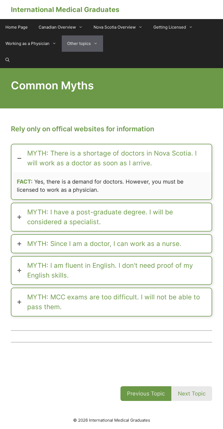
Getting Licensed (169, 27)
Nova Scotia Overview (115, 27)
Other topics (79, 43)
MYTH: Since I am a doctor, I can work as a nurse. (104, 244)
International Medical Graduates (65, 9)
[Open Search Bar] (7, 60)
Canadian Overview (57, 27)
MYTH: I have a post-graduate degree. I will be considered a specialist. (100, 217)
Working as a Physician (27, 43)
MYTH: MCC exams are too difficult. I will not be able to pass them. (113, 302)
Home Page (16, 27)
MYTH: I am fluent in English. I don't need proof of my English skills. (110, 270)
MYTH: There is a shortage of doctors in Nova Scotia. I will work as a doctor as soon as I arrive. (112, 158)
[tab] (111, 158)
